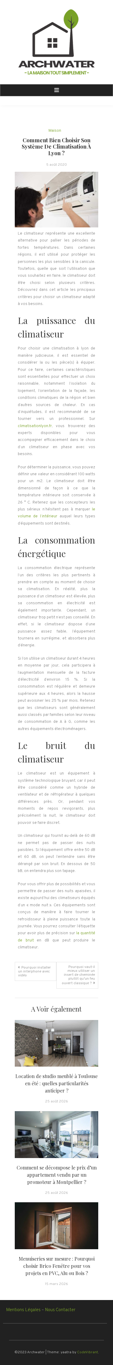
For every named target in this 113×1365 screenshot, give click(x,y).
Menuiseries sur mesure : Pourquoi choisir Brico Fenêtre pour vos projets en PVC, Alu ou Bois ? (57, 1266)
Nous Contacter (60, 1310)
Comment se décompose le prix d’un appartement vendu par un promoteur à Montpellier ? (57, 1174)
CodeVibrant (87, 1352)
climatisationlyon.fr (35, 426)
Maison (55, 130)
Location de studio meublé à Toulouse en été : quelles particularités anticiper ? (56, 1083)
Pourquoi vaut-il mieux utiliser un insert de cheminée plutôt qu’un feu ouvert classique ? (78, 975)
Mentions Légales (23, 1310)
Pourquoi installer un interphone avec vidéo (34, 971)
